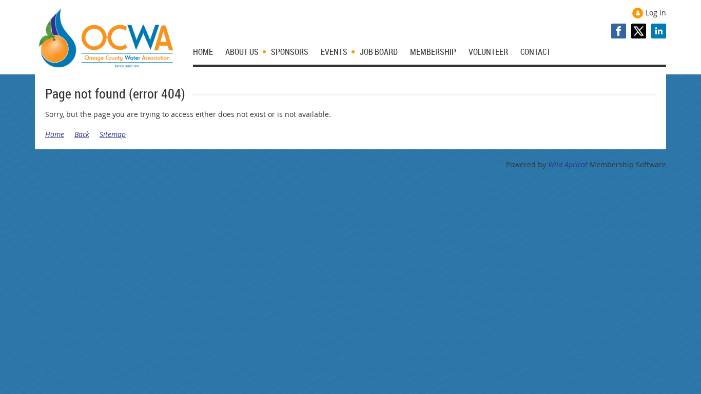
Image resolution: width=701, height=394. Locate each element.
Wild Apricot (568, 164)
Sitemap (113, 134)
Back (81, 134)
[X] (638, 31)
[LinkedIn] (658, 31)
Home (54, 134)
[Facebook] (618, 31)
